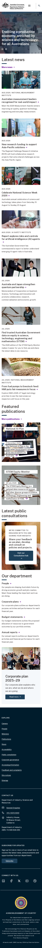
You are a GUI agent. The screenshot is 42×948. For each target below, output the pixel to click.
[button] (29, 5)
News (4, 744)
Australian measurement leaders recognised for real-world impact (19, 100)
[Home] (13, 4)
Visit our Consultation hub (21, 554)
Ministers (5, 734)
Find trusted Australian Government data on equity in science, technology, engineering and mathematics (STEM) (21, 337)
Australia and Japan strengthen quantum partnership (18, 286)
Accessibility (7, 749)
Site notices (6, 775)
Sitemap (5, 780)
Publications (6, 739)
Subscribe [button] (9, 861)
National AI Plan (15, 428)
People (5, 583)
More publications (11, 419)
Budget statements (12, 617)
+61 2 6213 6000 (12, 813)
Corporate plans (10, 601)
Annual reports (9, 632)
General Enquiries (13, 808)
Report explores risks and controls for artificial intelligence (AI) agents (21, 237)
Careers (5, 723)
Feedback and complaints (12, 770)
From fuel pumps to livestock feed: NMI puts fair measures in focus (20, 388)
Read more (17, 697)
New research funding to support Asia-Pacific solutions (19, 146)
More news (7, 67)
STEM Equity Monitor (18, 471)
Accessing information (10, 765)
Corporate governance (10, 760)
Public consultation (9, 755)
